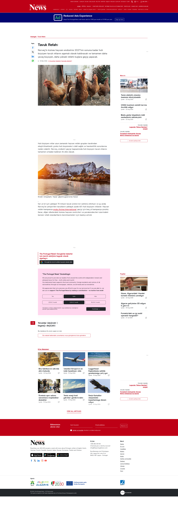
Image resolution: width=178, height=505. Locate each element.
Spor (125, 9)
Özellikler (92, 1)
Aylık (74, 296)
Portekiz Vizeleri (98, 6)
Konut (80, 9)
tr (137, 1)
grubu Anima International (64, 209)
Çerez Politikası (125, 463)
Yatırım (76, 9)
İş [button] (66, 9)
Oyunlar (123, 1)
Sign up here (119, 19)
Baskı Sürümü (74, 1)
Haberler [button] (56, 9)
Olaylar (117, 1)
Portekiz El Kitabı (143, 9)
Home (79, 6)
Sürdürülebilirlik (111, 9)
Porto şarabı (101, 9)
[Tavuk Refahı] (74, 85)
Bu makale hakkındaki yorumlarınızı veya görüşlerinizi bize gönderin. (64, 335)
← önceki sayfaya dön (134, 140)
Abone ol (124, 426)
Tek (53, 296)
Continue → (96, 309)
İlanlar (82, 1)
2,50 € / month (52, 302)
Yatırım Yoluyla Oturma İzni (114, 6)
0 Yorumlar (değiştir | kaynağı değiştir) (60, 61)
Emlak (70, 9)
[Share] (146, 99)
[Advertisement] (74, 125)
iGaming (134, 9)
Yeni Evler (127, 6)
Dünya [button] (62, 9)
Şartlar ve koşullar (78, 430)
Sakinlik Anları (143, 6)
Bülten (98, 1)
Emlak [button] (89, 6)
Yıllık (95, 296)
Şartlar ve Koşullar (125, 459)
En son (86, 1)
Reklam (112, 1)
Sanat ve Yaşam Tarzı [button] (89, 9)
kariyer (103, 1)
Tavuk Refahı (42, 37)
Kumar (129, 9)
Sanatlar (134, 6)
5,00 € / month (74, 302)
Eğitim (84, 6)
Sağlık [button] (120, 9)
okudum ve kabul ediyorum (87, 430)
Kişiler (108, 1)
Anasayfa (33, 37)
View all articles (74, 411)
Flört (128, 1)
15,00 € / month (95, 302)
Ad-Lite (144, 1)
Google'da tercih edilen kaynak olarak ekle (58, 262)
